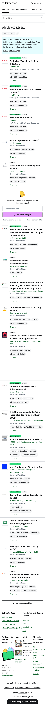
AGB (37, 683)
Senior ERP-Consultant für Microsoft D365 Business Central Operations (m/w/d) (26, 232)
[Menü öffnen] (2, 3)
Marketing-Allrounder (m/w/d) (24, 140)
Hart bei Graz (27, 627)
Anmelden (37, 3)
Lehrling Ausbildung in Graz (12, 628)
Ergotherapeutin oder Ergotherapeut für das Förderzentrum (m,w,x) (25, 415)
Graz (23, 27)
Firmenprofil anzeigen (11, 51)
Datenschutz (9, 688)
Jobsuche (5, 9)
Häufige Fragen (11, 683)
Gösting (25, 620)
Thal (24, 631)
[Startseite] (11, 3)
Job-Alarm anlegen (23, 215)
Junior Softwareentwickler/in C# (26, 439)
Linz (20, 479)
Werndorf (26, 320)
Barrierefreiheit (21, 688)
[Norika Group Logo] (22, 697)
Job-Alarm (33, 9)
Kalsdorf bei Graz (17, 558)
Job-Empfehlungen (19, 9)
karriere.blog (21, 637)
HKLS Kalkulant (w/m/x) (21, 117)
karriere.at (38, 642)
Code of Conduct (33, 688)
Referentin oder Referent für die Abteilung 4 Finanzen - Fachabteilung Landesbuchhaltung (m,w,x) (26, 285)
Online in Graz (7, 617)
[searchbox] (22, 18)
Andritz (25, 624)
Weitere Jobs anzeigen (22, 603)
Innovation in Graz (9, 624)
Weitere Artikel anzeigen (20, 660)
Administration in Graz (10, 621)
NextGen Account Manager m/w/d (26, 467)
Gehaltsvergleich (8, 675)
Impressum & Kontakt (26, 683)
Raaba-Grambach (21, 451)
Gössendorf (15, 150)
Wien (12, 73)
